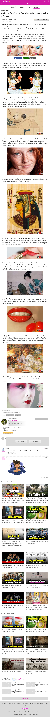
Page (25, 705)
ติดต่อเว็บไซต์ (15, 714)
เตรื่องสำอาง (9, 415)
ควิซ (38, 4)
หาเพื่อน (19, 4)
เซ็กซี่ (11, 38)
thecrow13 (8, 457)
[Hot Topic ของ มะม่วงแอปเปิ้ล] (4, 424)
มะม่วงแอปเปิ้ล (8, 21)
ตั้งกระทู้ (36, 7)
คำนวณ (42, 4)
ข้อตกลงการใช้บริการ (8, 711)
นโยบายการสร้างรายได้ (36, 711)
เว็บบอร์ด (14, 4)
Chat (23, 4)
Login (21, 441)
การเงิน (47, 4)
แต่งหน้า (17, 415)
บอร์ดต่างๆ (22, 7)
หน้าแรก (2, 4)
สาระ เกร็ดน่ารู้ (20, 679)
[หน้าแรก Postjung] (6, 1)
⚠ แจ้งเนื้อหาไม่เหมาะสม (39, 419)
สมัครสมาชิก (35, 441)
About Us (44, 711)
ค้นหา (29, 7)
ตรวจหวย (8, 4)
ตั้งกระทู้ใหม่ (25, 698)
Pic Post (34, 4)
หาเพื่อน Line (28, 4)
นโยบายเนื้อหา (27, 711)
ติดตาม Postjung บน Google (42, 19)
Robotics (7, 448)
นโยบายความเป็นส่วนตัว (18, 711)
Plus (7, 10)
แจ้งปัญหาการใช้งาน (23, 714)
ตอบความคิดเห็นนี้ (44, 455)
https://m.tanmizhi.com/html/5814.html (13, 412)
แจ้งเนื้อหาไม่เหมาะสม (33, 714)
